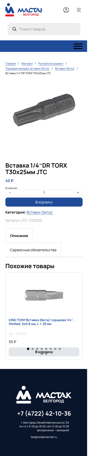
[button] (76, 85)
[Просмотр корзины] (79, 10)
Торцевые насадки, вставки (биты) (27, 68)
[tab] (19, 235)
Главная (10, 63)
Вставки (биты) (64, 68)
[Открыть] (78, 46)
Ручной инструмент (50, 63)
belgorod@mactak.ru (44, 437)
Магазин (27, 63)
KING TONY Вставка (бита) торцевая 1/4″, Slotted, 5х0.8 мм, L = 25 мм (41, 322)
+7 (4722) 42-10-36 (44, 413)
